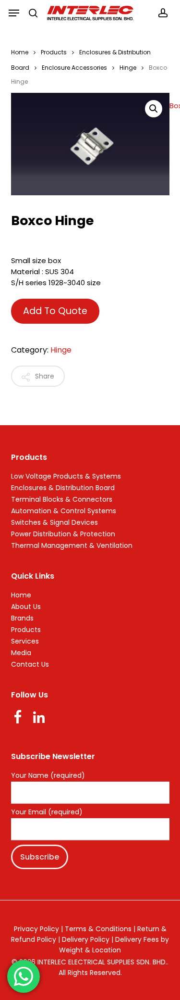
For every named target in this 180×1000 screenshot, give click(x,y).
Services (25, 641)
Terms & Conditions (98, 929)
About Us (26, 606)
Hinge (128, 67)
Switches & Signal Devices (54, 522)
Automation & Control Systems (63, 511)
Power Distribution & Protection (63, 534)
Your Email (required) (47, 812)
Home (19, 52)
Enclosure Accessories (74, 67)
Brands (22, 618)
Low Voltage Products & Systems (66, 476)
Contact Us (30, 664)
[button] (14, 13)
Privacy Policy (36, 929)
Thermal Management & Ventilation (71, 545)
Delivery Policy (85, 939)
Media (21, 653)
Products (54, 52)
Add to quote (55, 310)
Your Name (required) (48, 776)
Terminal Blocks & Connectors (61, 499)
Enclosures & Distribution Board (63, 488)
